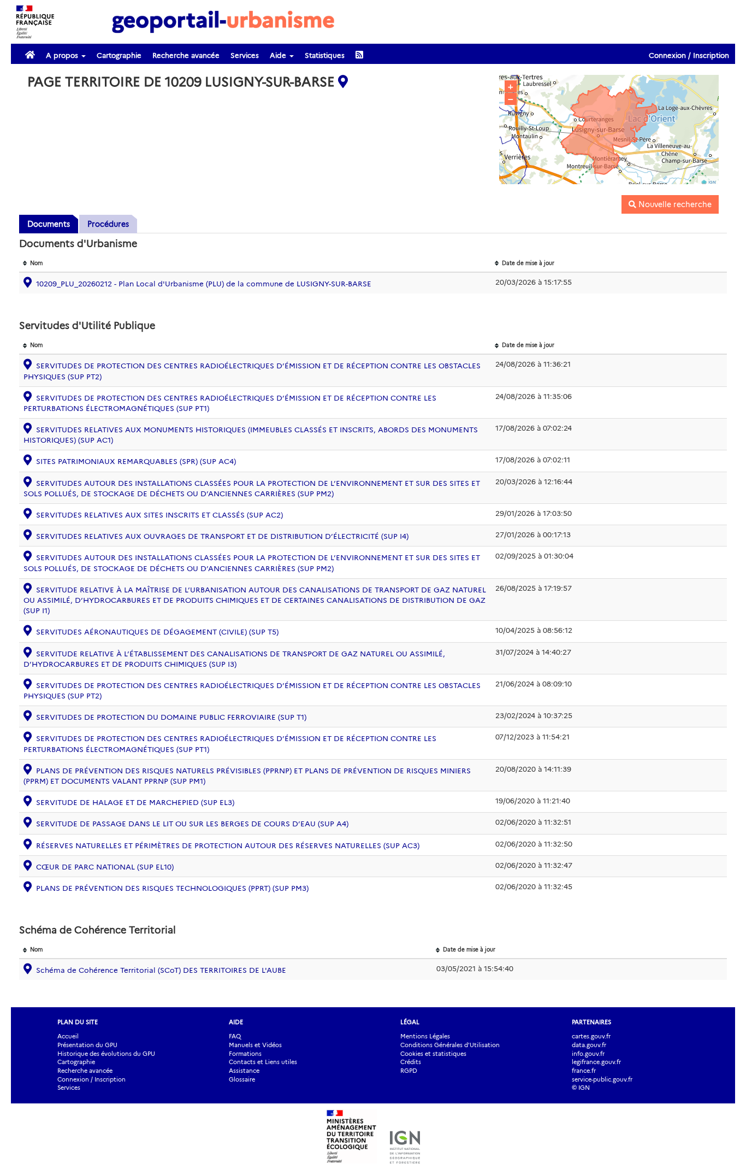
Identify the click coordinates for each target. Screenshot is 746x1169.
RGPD (408, 1070)
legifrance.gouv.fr (596, 1062)
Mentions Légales (425, 1036)
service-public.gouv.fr (602, 1079)
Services (244, 55)
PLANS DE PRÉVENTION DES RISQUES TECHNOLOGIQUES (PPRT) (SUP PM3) (172, 888)
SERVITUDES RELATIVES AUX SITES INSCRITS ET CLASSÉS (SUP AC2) (159, 514)
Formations (245, 1054)
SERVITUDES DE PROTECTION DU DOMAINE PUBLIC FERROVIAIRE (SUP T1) (171, 717)
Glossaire (242, 1079)
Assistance (244, 1070)
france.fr (584, 1070)
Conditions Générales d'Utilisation (450, 1045)
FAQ (235, 1036)
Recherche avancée (186, 55)
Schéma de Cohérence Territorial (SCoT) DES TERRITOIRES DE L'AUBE (161, 970)
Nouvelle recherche (674, 204)
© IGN (581, 1087)
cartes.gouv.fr (591, 1036)
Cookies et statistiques (433, 1054)
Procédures (108, 224)
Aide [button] (279, 55)
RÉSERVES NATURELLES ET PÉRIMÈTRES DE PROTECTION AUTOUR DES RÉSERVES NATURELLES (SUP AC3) (227, 845)
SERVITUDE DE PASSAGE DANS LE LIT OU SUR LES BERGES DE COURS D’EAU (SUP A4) (192, 823)
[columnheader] (255, 263)
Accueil (68, 1036)
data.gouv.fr (589, 1045)
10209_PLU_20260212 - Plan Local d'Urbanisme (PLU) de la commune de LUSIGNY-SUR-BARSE (203, 283)
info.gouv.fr (588, 1054)
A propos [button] (63, 55)
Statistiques (325, 55)
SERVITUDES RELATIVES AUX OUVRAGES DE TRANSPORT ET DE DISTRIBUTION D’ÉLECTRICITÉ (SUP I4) (222, 536)
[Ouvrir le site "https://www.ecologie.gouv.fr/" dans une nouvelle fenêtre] (353, 1158)
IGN (712, 182)
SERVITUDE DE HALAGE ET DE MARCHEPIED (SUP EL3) (135, 802)
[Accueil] (223, 21)
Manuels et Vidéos (255, 1045)
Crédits (410, 1062)
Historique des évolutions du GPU (106, 1054)
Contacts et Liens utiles (263, 1062)
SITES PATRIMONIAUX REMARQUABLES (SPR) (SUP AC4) (136, 461)
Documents (48, 224)
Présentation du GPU (87, 1045)
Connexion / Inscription (689, 55)
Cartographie (119, 55)
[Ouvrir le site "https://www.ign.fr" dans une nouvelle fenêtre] (404, 1158)
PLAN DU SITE (77, 1022)
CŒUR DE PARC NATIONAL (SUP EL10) (105, 866)
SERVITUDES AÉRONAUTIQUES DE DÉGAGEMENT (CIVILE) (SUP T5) (157, 631)
